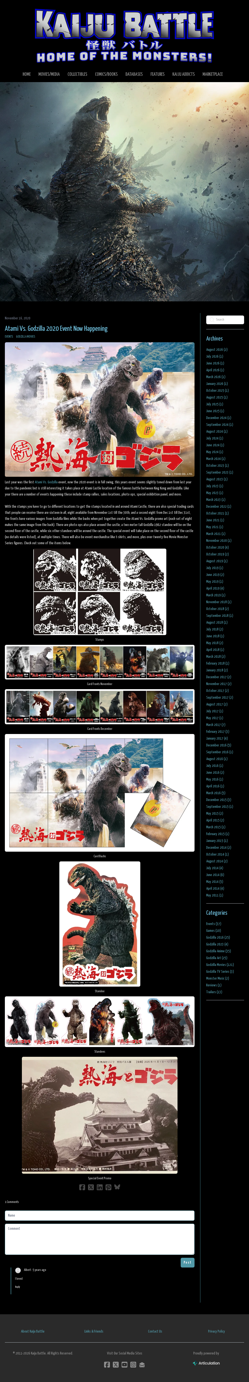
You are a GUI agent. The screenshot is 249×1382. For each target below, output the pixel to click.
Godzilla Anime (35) (218, 951)
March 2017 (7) (215, 725)
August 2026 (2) (217, 350)
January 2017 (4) (217, 738)
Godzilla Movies (25, 336)
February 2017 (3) (217, 732)
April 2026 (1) (215, 370)
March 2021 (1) (215, 534)
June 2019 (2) (215, 575)
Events (9, 336)
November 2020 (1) (218, 541)
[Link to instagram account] (133, 1364)
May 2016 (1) (214, 779)
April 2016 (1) (215, 786)
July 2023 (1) (214, 486)
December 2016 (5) (218, 745)
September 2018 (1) (219, 616)
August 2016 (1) (217, 759)
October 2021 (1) (217, 513)
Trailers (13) (214, 992)
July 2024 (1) (214, 438)
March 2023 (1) (215, 500)
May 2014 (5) (214, 882)
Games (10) (213, 931)
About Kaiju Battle (32, 1331)
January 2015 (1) (217, 841)
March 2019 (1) (215, 595)
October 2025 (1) (217, 390)
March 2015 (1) (215, 827)
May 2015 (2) (214, 813)
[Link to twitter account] (116, 1364)
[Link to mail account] (142, 1364)
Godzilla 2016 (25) (218, 937)
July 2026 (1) (214, 356)
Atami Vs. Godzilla (46, 482)
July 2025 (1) (214, 404)
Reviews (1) (214, 985)
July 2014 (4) (214, 868)
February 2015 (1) (217, 834)
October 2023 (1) (217, 465)
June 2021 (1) (215, 520)
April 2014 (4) (215, 888)
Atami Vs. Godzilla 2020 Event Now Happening (56, 328)
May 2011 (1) (214, 895)
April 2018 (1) (215, 650)
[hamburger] (15, 8)
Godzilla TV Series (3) (220, 971)
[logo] (124, 35)
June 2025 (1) (215, 411)
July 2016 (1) (214, 766)
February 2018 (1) (217, 663)
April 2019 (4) (215, 588)
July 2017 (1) (214, 711)
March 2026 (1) (215, 377)
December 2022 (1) (218, 506)
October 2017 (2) (217, 691)
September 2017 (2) (219, 697)
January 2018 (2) (217, 670)
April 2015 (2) (215, 820)
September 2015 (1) (219, 807)
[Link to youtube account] (124, 1364)
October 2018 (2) (217, 609)
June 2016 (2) (215, 772)
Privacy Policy (216, 1331)
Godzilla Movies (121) (220, 965)
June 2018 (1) (215, 636)
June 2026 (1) (215, 363)
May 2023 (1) (214, 493)
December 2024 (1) (218, 418)
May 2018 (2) (214, 643)
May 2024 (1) (214, 452)
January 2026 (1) (217, 384)
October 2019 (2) (217, 554)
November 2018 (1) (218, 602)
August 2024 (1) (217, 431)
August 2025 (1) (217, 397)
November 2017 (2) (218, 684)
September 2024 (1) (219, 425)
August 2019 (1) (217, 561)
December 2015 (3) (218, 800)
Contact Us (155, 1331)
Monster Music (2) (217, 978)
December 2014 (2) (218, 847)
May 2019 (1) (214, 581)
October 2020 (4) (217, 547)
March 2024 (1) (215, 459)
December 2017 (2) (218, 677)
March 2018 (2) (215, 656)
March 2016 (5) (215, 793)
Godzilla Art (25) (216, 958)
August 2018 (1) (217, 622)
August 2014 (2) (217, 861)
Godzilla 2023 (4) (217, 944)
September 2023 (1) (219, 472)
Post (188, 1262)
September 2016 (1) (219, 752)
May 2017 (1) (214, 718)
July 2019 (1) (214, 568)
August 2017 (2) (217, 704)
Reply (17, 1287)
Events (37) (213, 924)
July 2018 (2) (214, 629)
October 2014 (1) (217, 854)
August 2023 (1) (217, 479)
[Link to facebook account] (107, 1364)
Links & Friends (93, 1331)
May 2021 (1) (214, 527)
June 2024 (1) (215, 445)
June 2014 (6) (215, 875)
